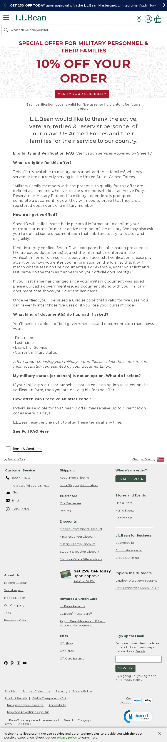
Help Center (20, 509)
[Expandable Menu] (6, 18)
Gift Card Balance (72, 658)
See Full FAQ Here (31, 431)
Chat (15, 492)
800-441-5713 (21, 477)
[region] (83, 5)
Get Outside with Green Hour (137, 588)
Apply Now (147, 5)
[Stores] (140, 19)
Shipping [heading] (67, 470)
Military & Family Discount (77, 544)
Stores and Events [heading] (130, 495)
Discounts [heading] (68, 521)
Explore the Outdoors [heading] (133, 573)
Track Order (130, 479)
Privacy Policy (131, 679)
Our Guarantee (70, 503)
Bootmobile (124, 518)
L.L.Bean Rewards (72, 606)
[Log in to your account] (148, 19)
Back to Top (16, 459)
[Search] (6, 29)
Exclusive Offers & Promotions (81, 559)
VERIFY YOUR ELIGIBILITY (82, 94)
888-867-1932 (39, 485)
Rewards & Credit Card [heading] (78, 599)
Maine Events (124, 510)
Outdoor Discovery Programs (136, 580)
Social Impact (13, 590)
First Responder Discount (77, 536)
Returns (65, 511)
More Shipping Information (79, 485)
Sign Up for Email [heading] (129, 636)
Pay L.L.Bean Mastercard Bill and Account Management (82, 623)
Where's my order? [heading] (131, 470)
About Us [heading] (12, 575)
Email (16, 500)
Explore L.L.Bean (16, 582)
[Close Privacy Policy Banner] (160, 734)
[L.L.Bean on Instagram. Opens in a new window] (18, 663)
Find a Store (124, 503)
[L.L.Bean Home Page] (37, 19)
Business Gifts (124, 542)
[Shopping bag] (159, 19)
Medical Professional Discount (81, 529)
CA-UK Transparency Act (49, 698)
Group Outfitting (127, 557)
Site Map (11, 691)
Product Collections (36, 691)
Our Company (14, 605)
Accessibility (57, 705)
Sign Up (125, 668)
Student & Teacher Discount (79, 551)
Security (61, 691)
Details (140, 651)
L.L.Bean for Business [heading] (133, 535)
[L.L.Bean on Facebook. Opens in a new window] (6, 663)
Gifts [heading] (64, 636)
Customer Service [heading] (20, 470)
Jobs (7, 612)
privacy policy (67, 737)
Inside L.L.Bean (14, 597)
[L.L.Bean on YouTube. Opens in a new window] (25, 663)
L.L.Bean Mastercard (76, 614)
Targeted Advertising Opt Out (28, 712)
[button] (139, 716)
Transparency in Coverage (25, 705)
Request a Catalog (17, 620)
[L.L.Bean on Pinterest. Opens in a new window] (12, 663)
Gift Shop (66, 643)
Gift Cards (66, 651)
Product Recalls (16, 698)
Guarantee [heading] (68, 496)
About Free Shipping (74, 477)
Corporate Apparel (128, 550)
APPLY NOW (84, 581)
